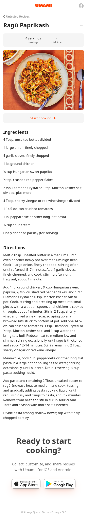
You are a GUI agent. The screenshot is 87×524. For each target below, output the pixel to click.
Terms (45, 512)
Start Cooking (40, 118)
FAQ (64, 512)
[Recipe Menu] (82, 25)
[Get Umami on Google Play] (59, 484)
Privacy (55, 512)
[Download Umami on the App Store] (26, 484)
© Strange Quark (30, 512)
